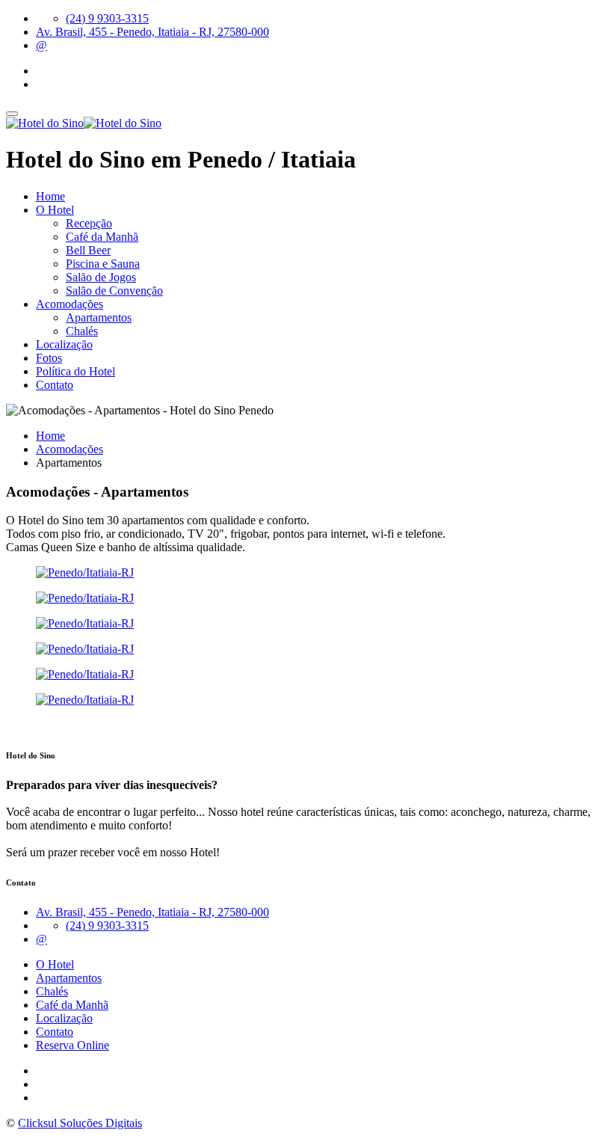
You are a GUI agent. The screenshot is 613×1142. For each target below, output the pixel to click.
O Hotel (55, 209)
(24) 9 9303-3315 (107, 18)
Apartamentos (99, 317)
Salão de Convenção (114, 290)
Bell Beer (88, 250)
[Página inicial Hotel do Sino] (83, 123)
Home (50, 196)
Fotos (49, 357)
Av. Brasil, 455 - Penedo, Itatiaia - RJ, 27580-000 (152, 31)
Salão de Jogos (101, 277)
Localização (64, 344)
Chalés (82, 331)
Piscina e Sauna (103, 263)
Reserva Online (72, 1045)
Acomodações (69, 304)
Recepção (89, 223)
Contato (54, 384)
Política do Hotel (75, 371)
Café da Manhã (102, 236)
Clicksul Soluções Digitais (80, 1123)
